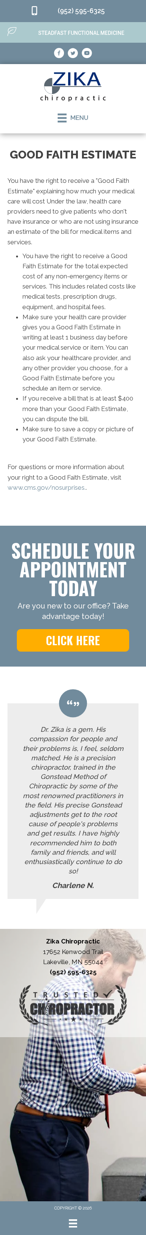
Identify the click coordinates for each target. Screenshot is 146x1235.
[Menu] (73, 1223)
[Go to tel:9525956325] (73, 11)
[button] (73, 640)
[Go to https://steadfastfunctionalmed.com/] (73, 32)
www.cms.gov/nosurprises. (46, 487)
